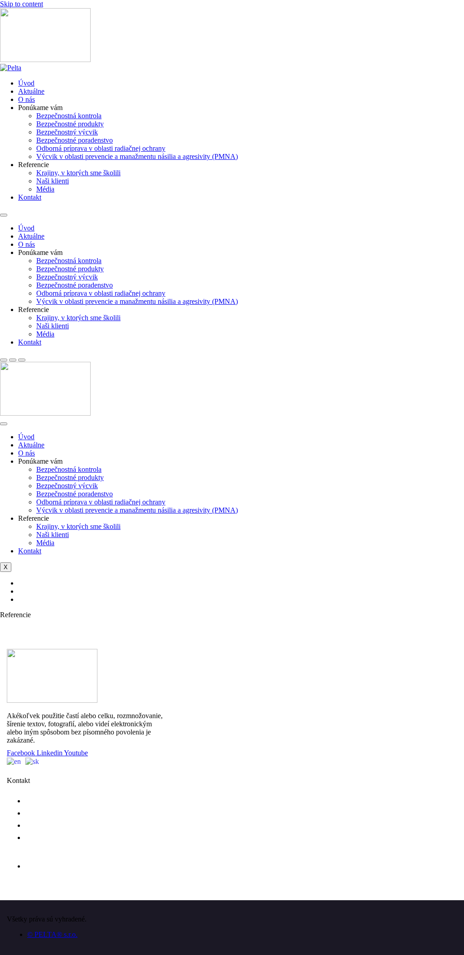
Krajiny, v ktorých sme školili (78, 173)
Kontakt (29, 197)
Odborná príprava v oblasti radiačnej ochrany (100, 148)
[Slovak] (34, 761)
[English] (16, 761)
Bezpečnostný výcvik (67, 132)
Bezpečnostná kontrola (69, 116)
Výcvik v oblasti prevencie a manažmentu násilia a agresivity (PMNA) (137, 156)
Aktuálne (31, 91)
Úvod (26, 83)
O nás (26, 99)
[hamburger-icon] (3, 423)
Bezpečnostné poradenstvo (74, 140)
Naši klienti (52, 181)
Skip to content (21, 4)
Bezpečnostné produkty (70, 124)
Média (45, 189)
